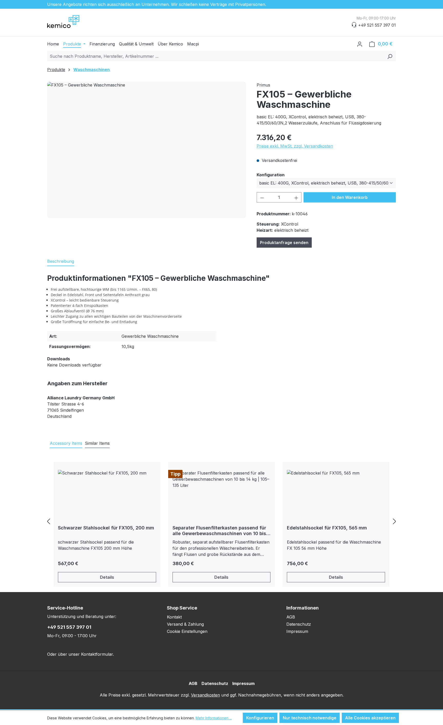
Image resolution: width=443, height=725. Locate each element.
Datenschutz (298, 624)
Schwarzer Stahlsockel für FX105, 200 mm (106, 527)
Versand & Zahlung (185, 624)
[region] (146, 150)
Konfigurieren (260, 717)
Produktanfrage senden (284, 242)
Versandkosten (205, 695)
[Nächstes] (394, 521)
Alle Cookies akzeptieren (370, 717)
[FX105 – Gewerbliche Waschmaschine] (146, 150)
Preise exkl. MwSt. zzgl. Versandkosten (295, 146)
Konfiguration (271, 174)
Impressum (297, 631)
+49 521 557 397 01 (69, 627)
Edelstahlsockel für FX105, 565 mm (327, 527)
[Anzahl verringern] (262, 197)
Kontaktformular (97, 654)
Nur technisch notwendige (309, 717)
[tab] (60, 261)
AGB (290, 617)
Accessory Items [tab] (66, 443)
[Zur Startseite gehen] (72, 21)
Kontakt (174, 617)
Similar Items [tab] (97, 443)
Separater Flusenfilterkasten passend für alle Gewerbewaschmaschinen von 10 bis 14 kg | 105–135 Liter (219, 530)
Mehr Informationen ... (214, 718)
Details (107, 577)
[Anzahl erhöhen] (296, 197)
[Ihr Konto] (360, 44)
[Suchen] (390, 56)
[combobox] (215, 56)
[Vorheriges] (48, 521)
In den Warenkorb (350, 197)
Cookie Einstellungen (187, 631)
